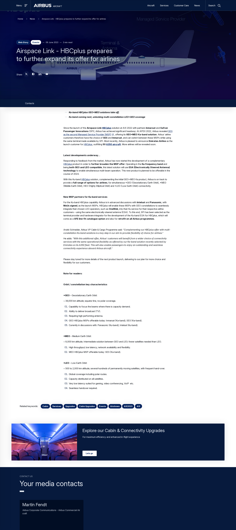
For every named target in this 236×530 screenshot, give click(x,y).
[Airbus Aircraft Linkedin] (40, 74)
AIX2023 (128, 406)
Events (102, 406)
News (197, 5)
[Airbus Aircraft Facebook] (33, 74)
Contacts (29, 103)
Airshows (115, 406)
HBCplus (88, 144)
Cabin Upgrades (87, 406)
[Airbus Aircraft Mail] (47, 74)
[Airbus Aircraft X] (26, 74)
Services (164, 5)
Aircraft (150, 5)
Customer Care (181, 5)
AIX (138, 406)
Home (20, 19)
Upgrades (70, 406)
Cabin (45, 406)
